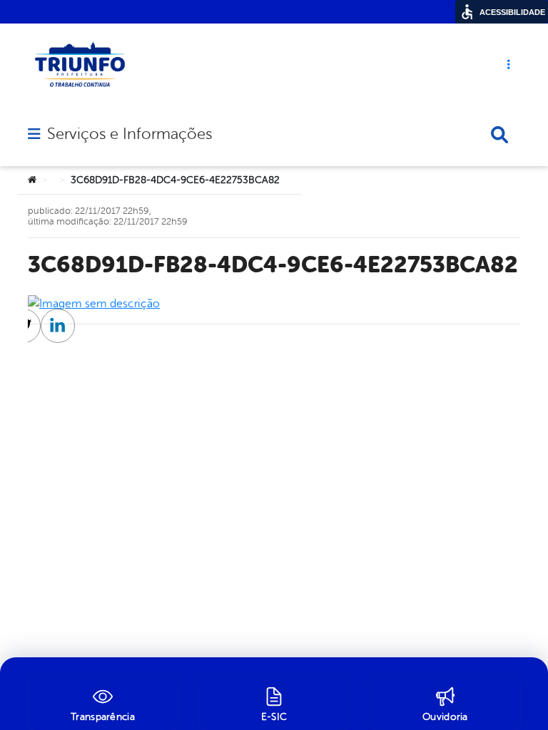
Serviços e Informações (129, 134)
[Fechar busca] (499, 134)
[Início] (32, 180)
